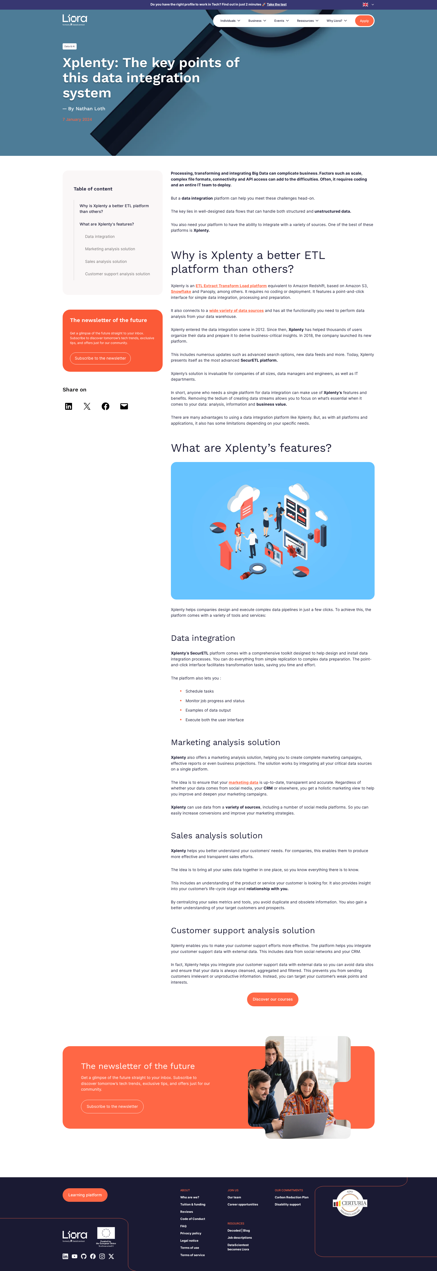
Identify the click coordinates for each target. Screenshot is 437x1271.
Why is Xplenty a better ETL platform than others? (114, 209)
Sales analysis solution (106, 261)
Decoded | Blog (239, 1230)
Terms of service (192, 1255)
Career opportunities (243, 1204)
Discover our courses (273, 999)
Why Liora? (334, 20)
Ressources (305, 20)
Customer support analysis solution (117, 274)
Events (279, 20)
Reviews (186, 1211)
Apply (364, 21)
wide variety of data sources (236, 310)
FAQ (183, 1226)
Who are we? (189, 1197)
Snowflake (181, 291)
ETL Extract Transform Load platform (231, 285)
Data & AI (69, 46)
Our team (234, 1197)
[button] (369, 4)
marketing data (243, 782)
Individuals (228, 20)
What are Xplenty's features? (107, 224)
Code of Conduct (192, 1219)
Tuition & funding (192, 1204)
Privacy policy (190, 1233)
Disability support (288, 1204)
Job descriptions (240, 1237)
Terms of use (189, 1247)
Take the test (277, 4)
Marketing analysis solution (110, 249)
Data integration (100, 236)
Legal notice (189, 1240)
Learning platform (85, 1195)
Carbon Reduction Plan (292, 1197)
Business (255, 20)
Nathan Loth (90, 108)
